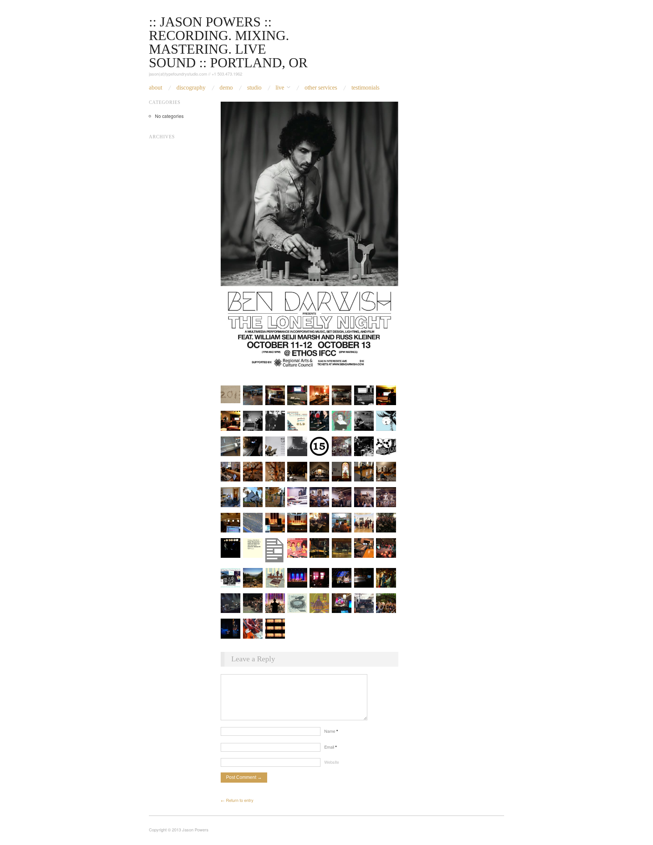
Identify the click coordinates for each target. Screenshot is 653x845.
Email (330, 747)
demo (226, 88)
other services (321, 88)
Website (331, 762)
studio (254, 88)
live (279, 88)
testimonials (365, 88)
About (155, 88)
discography (191, 88)
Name (331, 731)
